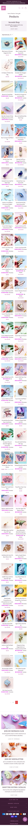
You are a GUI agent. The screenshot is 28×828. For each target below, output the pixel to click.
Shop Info (13, 807)
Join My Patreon (14, 739)
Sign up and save (14, 811)
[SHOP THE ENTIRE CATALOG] (14, 778)
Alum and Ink (13, 799)
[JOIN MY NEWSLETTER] (14, 750)
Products (13, 13)
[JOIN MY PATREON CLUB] (14, 722)
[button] (18, 54)
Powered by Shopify (14, 823)
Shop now (14, 795)
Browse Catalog (13, 803)
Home (9, 13)
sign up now (14, 767)
